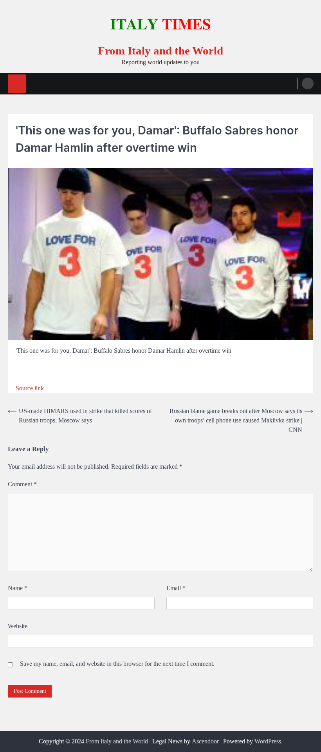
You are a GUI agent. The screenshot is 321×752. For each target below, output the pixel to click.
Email (176, 588)
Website (17, 626)
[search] (308, 83)
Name (17, 588)
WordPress (267, 741)
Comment (22, 484)
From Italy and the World (160, 50)
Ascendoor (205, 741)
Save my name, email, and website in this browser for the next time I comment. (117, 663)
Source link (30, 388)
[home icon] (17, 83)
